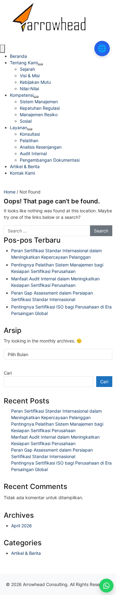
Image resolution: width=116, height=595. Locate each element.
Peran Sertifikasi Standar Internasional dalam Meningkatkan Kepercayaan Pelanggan (56, 254)
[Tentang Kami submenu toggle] (40, 64)
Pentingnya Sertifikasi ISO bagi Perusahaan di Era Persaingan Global (61, 310)
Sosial (26, 121)
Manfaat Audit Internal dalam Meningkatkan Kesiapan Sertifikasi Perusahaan (55, 282)
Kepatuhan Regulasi (40, 108)
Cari (8, 373)
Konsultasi (30, 134)
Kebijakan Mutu (35, 82)
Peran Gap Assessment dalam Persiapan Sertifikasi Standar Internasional (52, 296)
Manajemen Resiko (39, 114)
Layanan (18, 127)
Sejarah (27, 69)
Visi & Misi (30, 75)
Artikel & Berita (25, 166)
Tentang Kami (24, 62)
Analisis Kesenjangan (41, 147)
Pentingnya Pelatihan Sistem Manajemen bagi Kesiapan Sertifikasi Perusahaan (57, 268)
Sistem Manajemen (39, 101)
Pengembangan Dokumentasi (49, 160)
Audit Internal (33, 153)
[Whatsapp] (106, 586)
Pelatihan (29, 140)
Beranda (18, 56)
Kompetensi (21, 95)
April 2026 (21, 525)
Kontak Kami (22, 173)
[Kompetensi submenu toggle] (35, 97)
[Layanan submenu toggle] (29, 129)
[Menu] (2, 49)
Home (9, 191)
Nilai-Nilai (29, 88)
